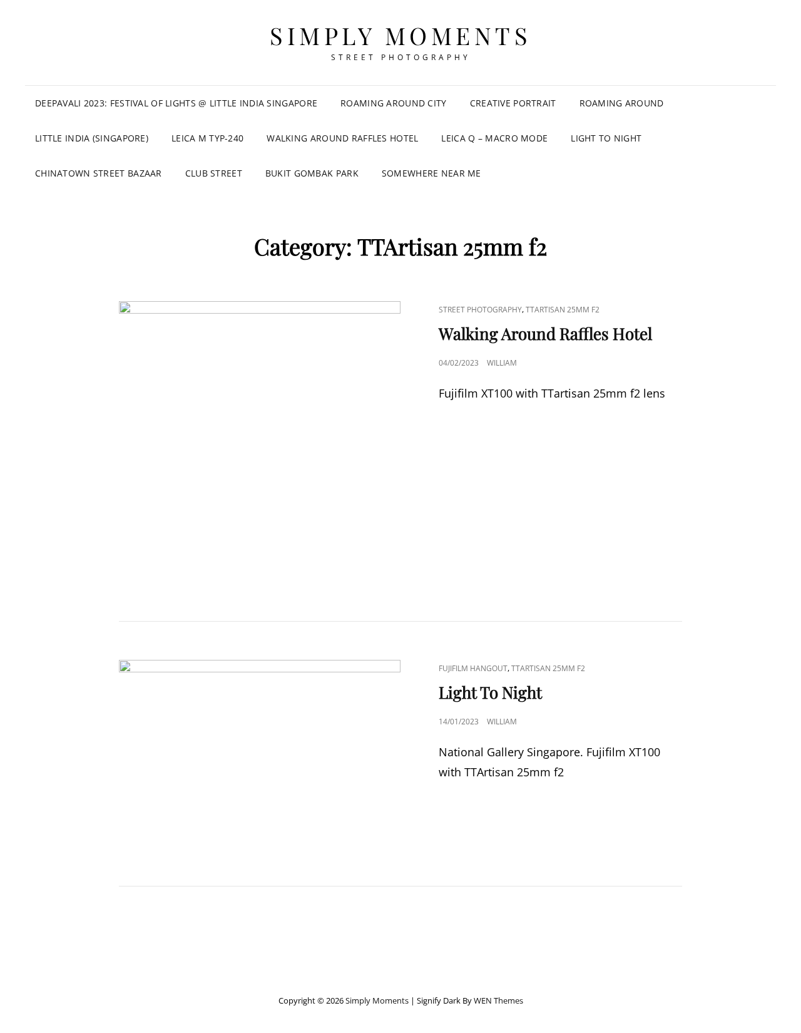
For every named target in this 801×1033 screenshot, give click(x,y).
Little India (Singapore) (91, 138)
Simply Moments (400, 35)
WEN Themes (498, 1000)
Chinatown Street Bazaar (98, 173)
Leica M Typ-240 (207, 138)
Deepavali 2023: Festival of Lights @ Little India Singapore (176, 103)
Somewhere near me (431, 173)
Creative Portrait (513, 103)
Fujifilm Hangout (473, 668)
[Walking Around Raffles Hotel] (259, 442)
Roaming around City (393, 103)
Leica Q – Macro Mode (494, 138)
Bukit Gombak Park (312, 173)
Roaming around (621, 103)
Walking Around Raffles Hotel (342, 138)
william (502, 362)
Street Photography (480, 309)
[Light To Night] (259, 754)
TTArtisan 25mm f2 (562, 309)
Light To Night (606, 138)
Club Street (213, 173)
